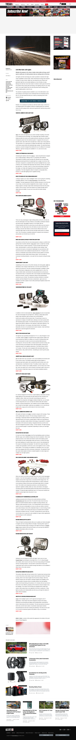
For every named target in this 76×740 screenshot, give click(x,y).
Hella (29, 414)
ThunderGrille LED (20, 500)
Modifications (13, 701)
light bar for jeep (9, 87)
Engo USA (33, 243)
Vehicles (17, 4)
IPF (16, 358)
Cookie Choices (62, 735)
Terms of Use (44, 732)
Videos (32, 4)
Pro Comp (26, 223)
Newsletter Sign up (29, 732)
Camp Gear (25, 701)
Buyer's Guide (24, 657)
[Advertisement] (38, 25)
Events (42, 4)
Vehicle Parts (24, 642)
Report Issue (46, 735)
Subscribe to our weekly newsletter (33, 101)
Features (41, 701)
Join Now (62, 234)
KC (25, 574)
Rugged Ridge (19, 560)
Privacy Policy (37, 732)
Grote (31, 400)
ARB (47, 265)
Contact (13, 732)
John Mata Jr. (8, 75)
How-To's (24, 685)
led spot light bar (9, 85)
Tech (28, 4)
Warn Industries (36, 312)
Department (29, 701)
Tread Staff (32, 652)
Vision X (33, 155)
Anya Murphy (32, 666)
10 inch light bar (9, 81)
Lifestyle (23, 4)
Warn (17, 134)
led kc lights (8, 82)
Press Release (51, 732)
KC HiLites (28, 435)
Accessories (19, 642)
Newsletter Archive (20, 732)
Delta (26, 337)
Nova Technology (33, 180)
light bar (7, 86)
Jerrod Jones (32, 693)
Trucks (44, 701)
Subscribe (37, 4)
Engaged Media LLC (15, 735)
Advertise (8, 732)
